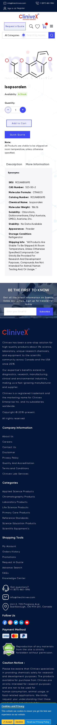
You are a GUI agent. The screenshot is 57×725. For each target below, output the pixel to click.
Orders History (11, 551)
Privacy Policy (10, 457)
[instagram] (10, 622)
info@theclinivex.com (16, 3)
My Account (9, 546)
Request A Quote (12, 562)
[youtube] (27, 622)
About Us (7, 436)
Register (21, 8)
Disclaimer (8, 452)
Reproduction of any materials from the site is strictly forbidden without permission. (35, 649)
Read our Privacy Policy (38, 721)
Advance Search (12, 567)
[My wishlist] (37, 25)
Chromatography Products (18, 496)
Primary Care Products (16, 512)
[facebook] (4, 622)
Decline (19, 721)
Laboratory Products (14, 502)
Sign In (10, 8)
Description (14, 164)
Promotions (9, 557)
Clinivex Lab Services (15, 473)
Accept (8, 721)
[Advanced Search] (31, 25)
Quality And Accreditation (18, 463)
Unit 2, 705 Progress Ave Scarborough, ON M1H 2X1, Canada (31, 605)
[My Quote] (44, 26)
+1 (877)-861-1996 (47, 3)
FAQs (5, 573)
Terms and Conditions (15, 468)
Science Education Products (19, 523)
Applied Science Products (18, 491)
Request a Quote (15, 26)
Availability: (10, 94)
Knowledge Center (13, 578)
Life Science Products (15, 507)
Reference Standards (15, 518)
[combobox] (36, 35)
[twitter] (15, 622)
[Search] (51, 35)
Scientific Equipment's (15, 528)
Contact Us (9, 447)
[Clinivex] (28, 17)
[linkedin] (21, 622)
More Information (37, 164)
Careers (7, 442)
